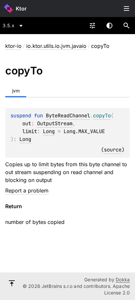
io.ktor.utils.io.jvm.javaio (56, 46)
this (83, 164)
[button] (126, 25)
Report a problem (26, 190)
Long (49, 131)
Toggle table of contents (126, 8)
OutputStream (54, 123)
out (9, 172)
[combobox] (14, 25)
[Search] (126, 25)
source (113, 149)
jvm (16, 90)
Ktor (21, 8)
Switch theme (109, 25)
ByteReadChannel (68, 115)
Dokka (123, 279)
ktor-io (13, 46)
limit (44, 164)
